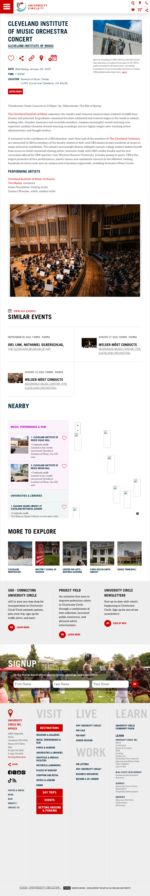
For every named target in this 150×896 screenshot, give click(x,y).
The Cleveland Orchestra (124, 138)
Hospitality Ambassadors (127, 791)
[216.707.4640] (146, 3)
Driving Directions (17, 757)
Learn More (15, 91)
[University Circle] (75, 6)
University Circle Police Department (126, 787)
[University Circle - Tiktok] (10, 782)
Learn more (19, 627)
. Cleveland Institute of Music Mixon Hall (44, 467)
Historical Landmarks (48, 765)
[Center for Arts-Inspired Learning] (75, 553)
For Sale (80, 730)
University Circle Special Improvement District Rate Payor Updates (127, 761)
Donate (12, 803)
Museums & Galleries (48, 735)
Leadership (121, 745)
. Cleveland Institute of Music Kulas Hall (44, 439)
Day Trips (49, 792)
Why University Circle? (88, 725)
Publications (121, 802)
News (10, 794)
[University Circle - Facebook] (10, 773)
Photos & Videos (16, 790)
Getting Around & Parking (49, 808)
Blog (10, 799)
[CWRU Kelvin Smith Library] (102, 553)
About (118, 742)
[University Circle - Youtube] (19, 773)
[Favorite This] (64, 438)
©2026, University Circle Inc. (40, 887)
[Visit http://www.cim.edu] (32, 57)
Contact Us (14, 807)
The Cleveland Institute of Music (27, 114)
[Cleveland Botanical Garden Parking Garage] (76, 516)
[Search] (133, 3)
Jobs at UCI (121, 766)
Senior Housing (84, 740)
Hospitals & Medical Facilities (47, 759)
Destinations (49, 728)
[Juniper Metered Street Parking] (116, 494)
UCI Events (120, 805)
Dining (39, 785)
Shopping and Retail (47, 775)
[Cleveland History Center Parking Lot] (78, 441)
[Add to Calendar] (52, 57)
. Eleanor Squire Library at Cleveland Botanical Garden (26, 507)
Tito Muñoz (15, 183)
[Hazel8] (107, 439)
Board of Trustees (124, 748)
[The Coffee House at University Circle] (137, 487)
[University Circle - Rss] (14, 781)
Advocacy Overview (124, 800)
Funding (119, 753)
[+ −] (107, 469)
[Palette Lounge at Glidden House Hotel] (127, 499)
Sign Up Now (116, 623)
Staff (118, 750)
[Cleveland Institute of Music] (117, 56)
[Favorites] (133, 10)
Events (50, 800)
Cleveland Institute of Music (31, 46)
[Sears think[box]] (129, 553)
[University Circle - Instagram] (23, 773)
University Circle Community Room (125, 727)
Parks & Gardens (45, 747)
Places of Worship (46, 770)
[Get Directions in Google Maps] (41, 57)
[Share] (146, 10)
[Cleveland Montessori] (20, 553)
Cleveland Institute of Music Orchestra (31, 178)
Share (15, 764)
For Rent (80, 735)
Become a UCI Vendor (87, 779)
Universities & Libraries (49, 752)
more (124, 72)
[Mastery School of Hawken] (47, 553)
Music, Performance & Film (48, 741)
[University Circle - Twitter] (14, 773)
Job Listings (82, 764)
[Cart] (140, 10)
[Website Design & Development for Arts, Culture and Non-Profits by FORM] (95, 887)
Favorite (11, 58)
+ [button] (77, 425)
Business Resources (87, 774)
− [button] (77, 430)
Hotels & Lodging (45, 780)
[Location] (140, 3)
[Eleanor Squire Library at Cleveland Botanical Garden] (111, 464)
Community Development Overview (127, 776)
